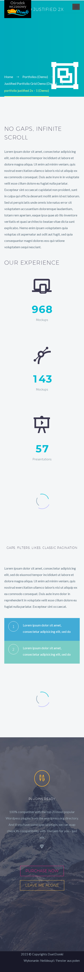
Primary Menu (76, 7)
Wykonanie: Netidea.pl (39, 960)
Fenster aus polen (68, 960)
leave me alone (42, 885)
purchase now (42, 871)
